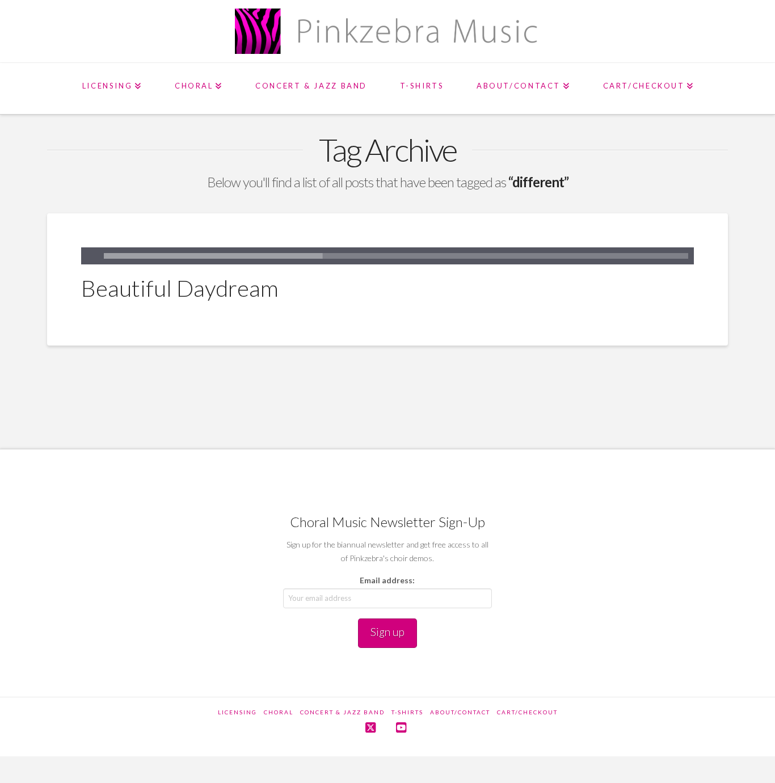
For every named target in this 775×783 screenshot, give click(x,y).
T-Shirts (407, 712)
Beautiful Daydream (180, 288)
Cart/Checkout (527, 712)
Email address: (387, 580)
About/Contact (460, 712)
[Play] (89, 255)
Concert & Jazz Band (342, 712)
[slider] (396, 256)
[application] (387, 255)
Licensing (237, 712)
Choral (278, 712)
